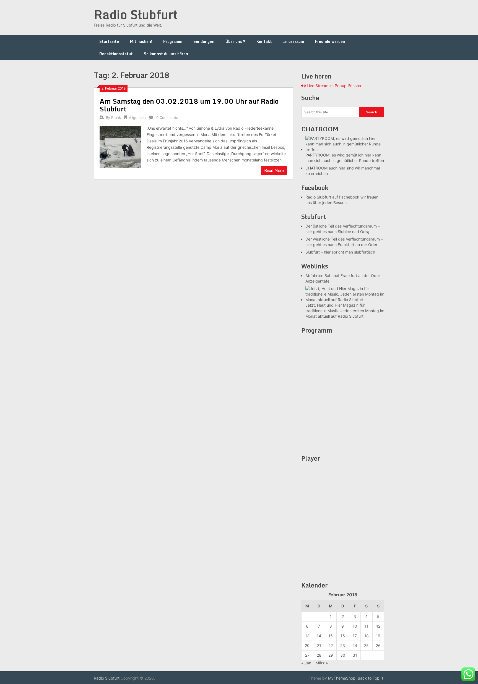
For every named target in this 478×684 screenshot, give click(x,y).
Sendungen (203, 41)
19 (378, 635)
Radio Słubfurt (136, 14)
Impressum (293, 41)
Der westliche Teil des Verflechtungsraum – (344, 239)
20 (307, 645)
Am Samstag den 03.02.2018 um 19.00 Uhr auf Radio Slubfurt (189, 105)
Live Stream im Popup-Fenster (334, 85)
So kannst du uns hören (166, 54)
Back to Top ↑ (371, 678)
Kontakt (264, 41)
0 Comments (167, 117)
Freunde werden (330, 41)
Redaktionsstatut (116, 54)
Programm (172, 41)
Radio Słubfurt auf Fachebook (332, 197)
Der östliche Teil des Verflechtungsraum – (342, 226)
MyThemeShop (341, 678)
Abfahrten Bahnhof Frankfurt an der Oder (342, 275)
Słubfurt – (314, 252)
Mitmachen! (141, 41)
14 (319, 635)
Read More (274, 170)
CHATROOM (316, 168)
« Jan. (306, 662)
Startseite (109, 41)
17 (355, 635)
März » (322, 662)
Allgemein (137, 117)
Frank (116, 117)
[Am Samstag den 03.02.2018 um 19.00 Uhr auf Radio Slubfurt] (120, 146)
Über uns (233, 41)
